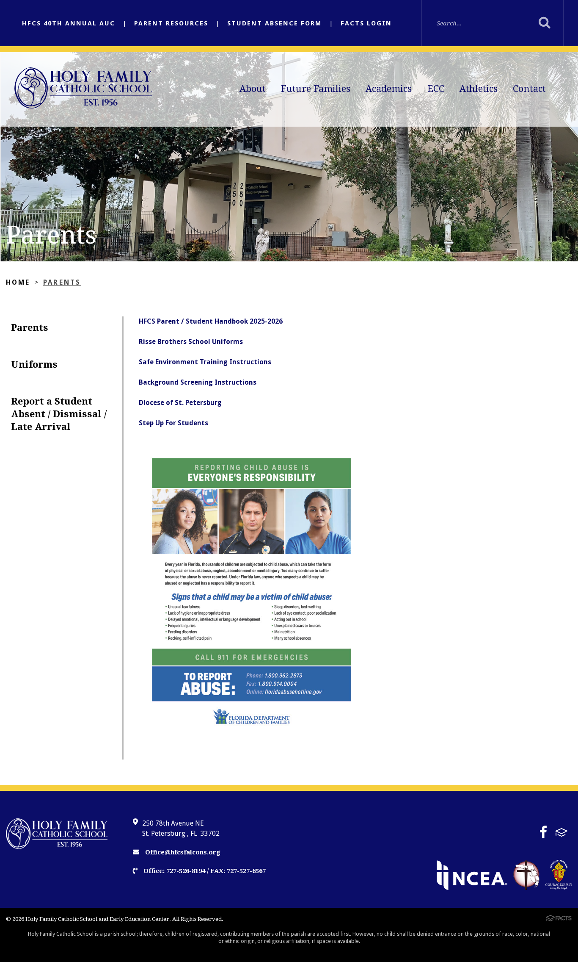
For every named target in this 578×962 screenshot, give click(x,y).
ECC (435, 88)
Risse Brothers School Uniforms (191, 342)
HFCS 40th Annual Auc (68, 23)
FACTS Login (366, 23)
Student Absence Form (274, 23)
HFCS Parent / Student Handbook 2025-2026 (211, 321)
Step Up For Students (173, 423)
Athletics (479, 88)
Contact (529, 88)
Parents (62, 282)
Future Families (315, 88)
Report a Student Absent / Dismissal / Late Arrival (59, 414)
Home (18, 282)
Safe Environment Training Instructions (205, 362)
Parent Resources (171, 23)
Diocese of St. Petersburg (180, 403)
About (252, 88)
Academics (389, 88)
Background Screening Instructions (197, 382)
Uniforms (34, 364)
